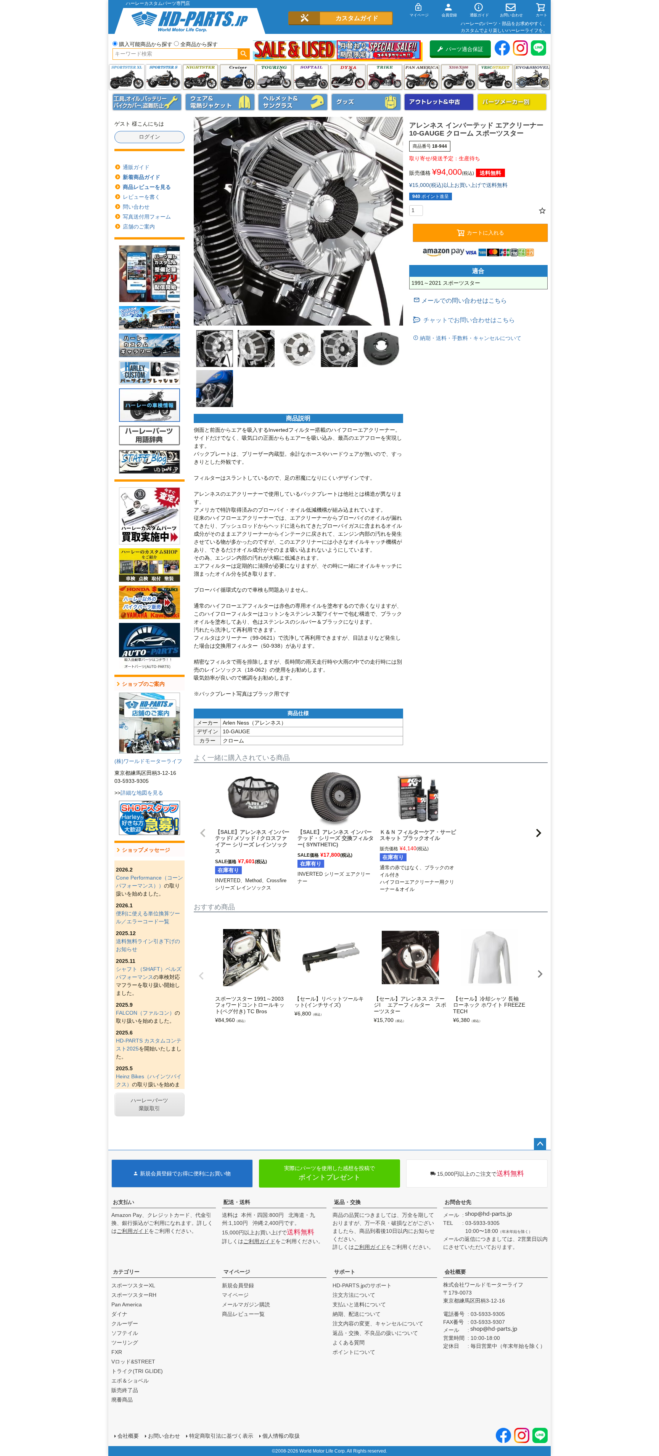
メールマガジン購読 (246, 1304)
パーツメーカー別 (512, 102)
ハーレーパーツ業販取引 (149, 1104)
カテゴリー (126, 1272)
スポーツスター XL (126, 77)
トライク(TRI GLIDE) (384, 77)
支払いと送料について (359, 1304)
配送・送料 (236, 1202)
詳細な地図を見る (142, 793)
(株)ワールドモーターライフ (148, 761)
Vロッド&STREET (133, 1362)
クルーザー (124, 1323)
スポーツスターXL (133, 1285)
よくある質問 (349, 1342)
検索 (243, 54)
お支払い (123, 1202)
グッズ (366, 102)
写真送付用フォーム (147, 217)
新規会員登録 (238, 1285)
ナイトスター (200, 77)
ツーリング (274, 77)
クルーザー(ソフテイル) (237, 77)
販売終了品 (124, 1390)
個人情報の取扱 (281, 1436)
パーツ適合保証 (464, 49)
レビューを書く (141, 197)
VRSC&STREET (495, 77)
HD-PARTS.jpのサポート (362, 1285)
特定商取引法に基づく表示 (221, 1436)
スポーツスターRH (133, 1295)
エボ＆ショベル (130, 1381)
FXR (116, 1352)
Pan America (421, 77)
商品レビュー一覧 (243, 1314)
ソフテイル (311, 77)
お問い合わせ (164, 1436)
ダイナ (348, 77)
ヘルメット (293, 102)
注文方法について (354, 1295)
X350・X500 (458, 77)
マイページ (236, 1272)
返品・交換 (347, 1202)
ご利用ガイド (133, 1231)
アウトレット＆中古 (439, 102)
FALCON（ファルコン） (145, 1013)
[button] (203, 833)
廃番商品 (122, 1400)
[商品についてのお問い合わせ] (460, 300)
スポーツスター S (163, 77)
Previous (201, 975)
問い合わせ (136, 207)
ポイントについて (354, 1352)
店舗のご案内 (139, 227)
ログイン (149, 137)
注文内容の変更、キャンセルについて (378, 1323)
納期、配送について (357, 1314)
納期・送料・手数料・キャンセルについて (469, 338)
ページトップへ (540, 1144)
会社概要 (455, 1272)
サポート (344, 1272)
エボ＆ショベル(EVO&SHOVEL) (532, 77)
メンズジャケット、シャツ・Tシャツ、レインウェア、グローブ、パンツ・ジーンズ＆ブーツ (220, 102)
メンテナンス (147, 102)
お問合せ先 (458, 1202)
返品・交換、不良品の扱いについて (375, 1333)
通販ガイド (136, 167)
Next (540, 974)
